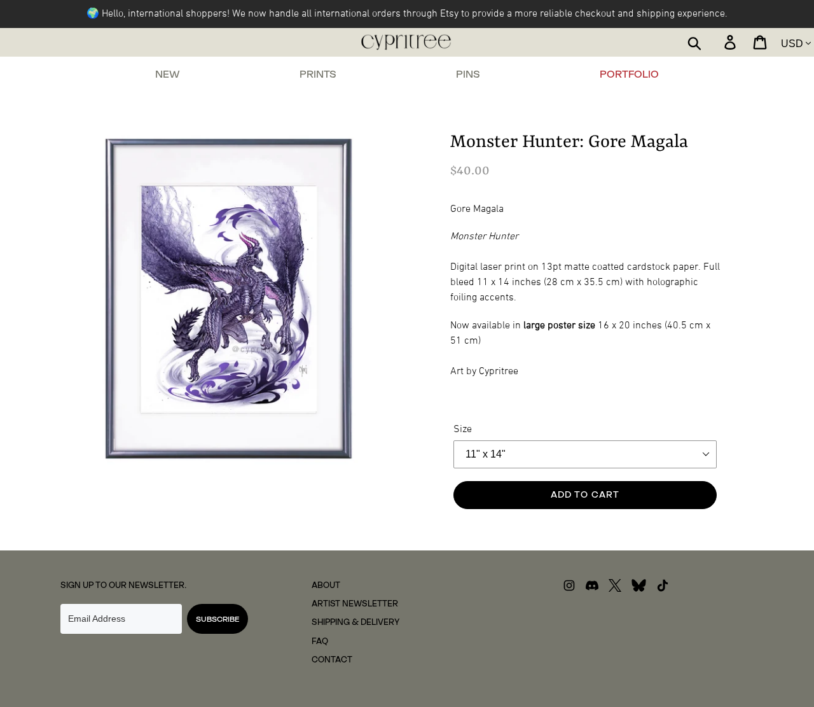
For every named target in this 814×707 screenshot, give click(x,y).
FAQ (320, 641)
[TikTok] (662, 589)
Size (462, 429)
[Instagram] (569, 589)
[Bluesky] (638, 589)
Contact (332, 659)
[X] (615, 589)
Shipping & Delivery (355, 622)
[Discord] (592, 589)
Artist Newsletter (355, 603)
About (326, 585)
